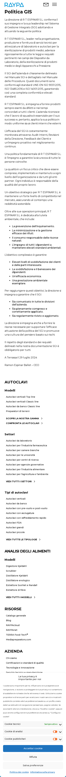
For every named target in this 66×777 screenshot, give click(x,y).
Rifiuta (33, 756)
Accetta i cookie (33, 748)
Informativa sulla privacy (42, 772)
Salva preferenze (33, 765)
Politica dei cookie (19, 772)
